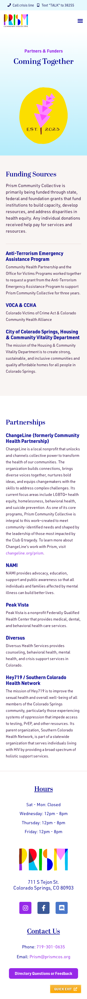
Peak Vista (17, 604)
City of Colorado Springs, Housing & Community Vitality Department (43, 334)
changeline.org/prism (24, 553)
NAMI (12, 565)
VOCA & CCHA (21, 305)
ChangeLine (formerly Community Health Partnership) (42, 438)
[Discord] (62, 908)
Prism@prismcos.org (49, 956)
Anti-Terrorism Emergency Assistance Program (34, 256)
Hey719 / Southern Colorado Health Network (36, 680)
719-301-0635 (50, 946)
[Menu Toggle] (80, 21)
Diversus (15, 637)
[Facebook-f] (43, 908)
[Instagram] (25, 908)
